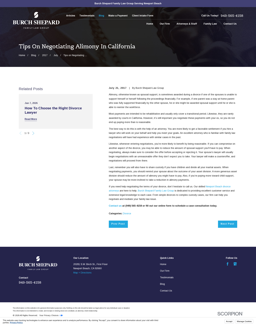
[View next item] (33, 133)
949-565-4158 (232, 15)
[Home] (36, 20)
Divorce (127, 213)
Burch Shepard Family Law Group (156, 190)
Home (163, 264)
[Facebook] (227, 264)
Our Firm (164, 270)
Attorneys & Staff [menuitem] (187, 23)
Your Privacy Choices (49, 315)
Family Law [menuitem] (210, 23)
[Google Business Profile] (235, 264)
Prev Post (118, 223)
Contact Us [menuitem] (230, 23)
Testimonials (86, 15)
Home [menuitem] (149, 23)
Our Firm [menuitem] (165, 23)
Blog (101, 15)
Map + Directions (82, 272)
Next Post (227, 223)
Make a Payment (118, 15)
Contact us (115, 205)
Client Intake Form (142, 15)
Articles (70, 15)
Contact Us (166, 290)
